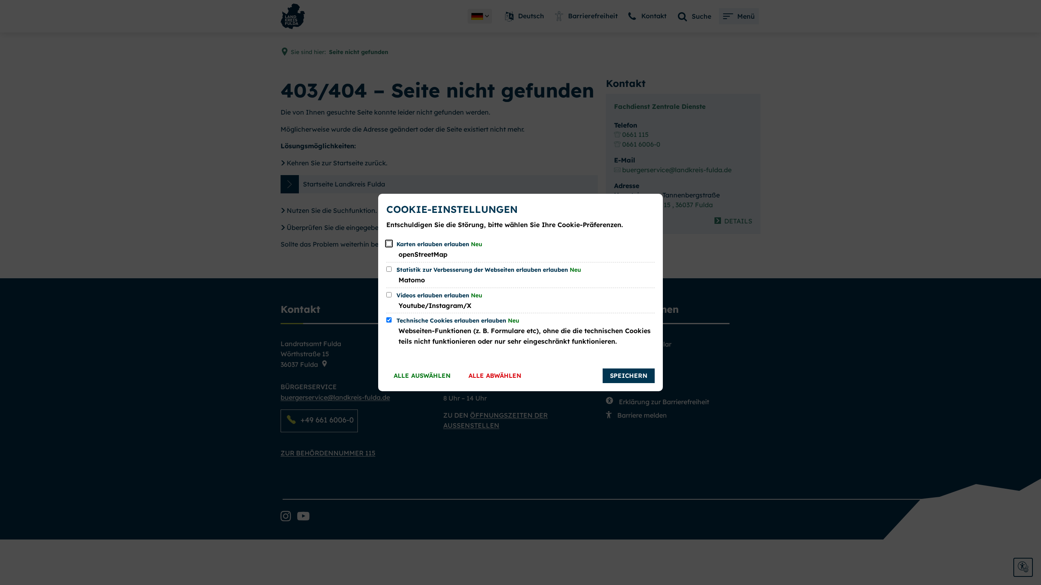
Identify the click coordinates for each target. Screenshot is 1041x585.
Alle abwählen (494, 375)
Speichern (628, 375)
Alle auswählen (422, 375)
